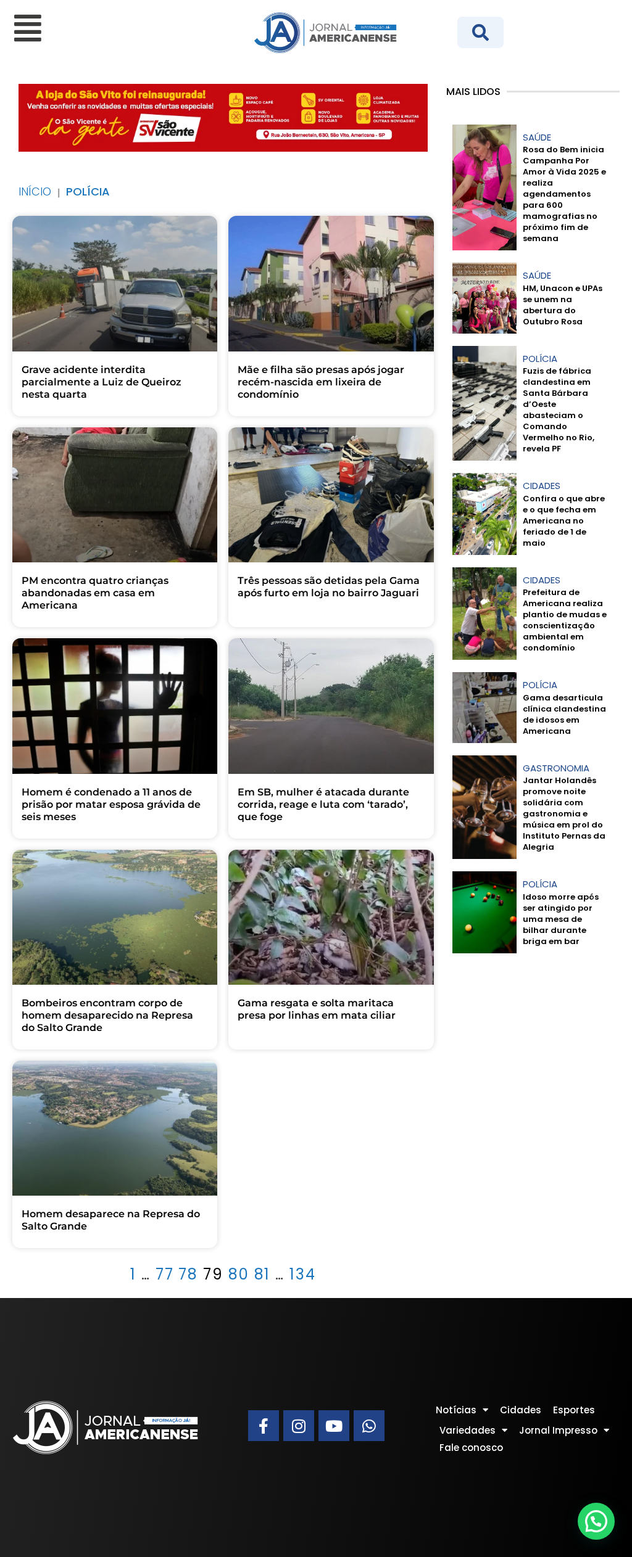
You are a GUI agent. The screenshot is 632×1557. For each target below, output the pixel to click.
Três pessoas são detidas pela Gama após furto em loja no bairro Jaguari (329, 587)
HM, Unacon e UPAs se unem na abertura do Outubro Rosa (562, 304)
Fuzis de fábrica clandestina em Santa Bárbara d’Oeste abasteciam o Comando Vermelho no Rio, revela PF (558, 409)
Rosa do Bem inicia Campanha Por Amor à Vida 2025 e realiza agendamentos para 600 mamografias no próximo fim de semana (564, 194)
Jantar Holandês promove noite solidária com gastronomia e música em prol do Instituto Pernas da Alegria (564, 813)
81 (262, 1274)
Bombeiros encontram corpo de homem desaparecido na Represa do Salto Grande (107, 1015)
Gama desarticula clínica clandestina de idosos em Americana (564, 714)
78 (188, 1274)
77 (165, 1274)
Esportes (574, 1409)
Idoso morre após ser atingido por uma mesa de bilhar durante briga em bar (561, 919)
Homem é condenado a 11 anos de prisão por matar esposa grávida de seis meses (111, 804)
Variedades (467, 1430)
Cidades (520, 1409)
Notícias (456, 1409)
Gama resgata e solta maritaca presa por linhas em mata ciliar (317, 1009)
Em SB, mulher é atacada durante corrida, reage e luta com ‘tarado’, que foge (323, 804)
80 (238, 1274)
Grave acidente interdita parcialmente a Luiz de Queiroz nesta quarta (101, 382)
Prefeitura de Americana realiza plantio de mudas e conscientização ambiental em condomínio (565, 620)
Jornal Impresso (558, 1430)
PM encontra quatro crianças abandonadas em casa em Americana (95, 593)
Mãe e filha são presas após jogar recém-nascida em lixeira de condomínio (321, 382)
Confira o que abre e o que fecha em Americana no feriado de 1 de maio (564, 521)
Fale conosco (471, 1447)
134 (302, 1274)
